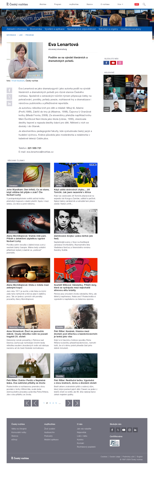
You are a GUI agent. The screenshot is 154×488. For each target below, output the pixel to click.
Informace (11, 35)
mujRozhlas (74, 4)
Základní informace (17, 29)
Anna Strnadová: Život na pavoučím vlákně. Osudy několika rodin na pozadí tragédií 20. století (27, 334)
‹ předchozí (35, 403)
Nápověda (81, 432)
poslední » (76, 403)
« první (27, 403)
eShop (14, 439)
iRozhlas (43, 4)
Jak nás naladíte (84, 429)
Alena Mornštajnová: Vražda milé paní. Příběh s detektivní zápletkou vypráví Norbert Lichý (26, 238)
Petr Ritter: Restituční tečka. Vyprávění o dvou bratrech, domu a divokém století (75, 381)
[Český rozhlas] (17, 4)
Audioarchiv (49, 432)
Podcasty (48, 436)
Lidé (20, 35)
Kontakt (80, 443)
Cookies (104, 457)
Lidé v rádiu (82, 436)
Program (57, 4)
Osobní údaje (115, 457)
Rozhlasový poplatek (86, 447)
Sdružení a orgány (108, 29)
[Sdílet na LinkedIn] (9, 103)
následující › (68, 403)
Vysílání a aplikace (54, 29)
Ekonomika (36, 29)
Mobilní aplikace (51, 439)
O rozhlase (105, 4)
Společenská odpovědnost (81, 29)
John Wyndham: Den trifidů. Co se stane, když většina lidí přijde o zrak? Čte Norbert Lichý (28, 192)
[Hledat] (144, 4)
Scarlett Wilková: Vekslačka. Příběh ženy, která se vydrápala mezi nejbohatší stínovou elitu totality (75, 287)
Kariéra (80, 439)
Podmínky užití (128, 457)
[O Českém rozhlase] (77, 18)
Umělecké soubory (131, 29)
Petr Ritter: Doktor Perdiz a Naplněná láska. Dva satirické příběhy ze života (26, 381)
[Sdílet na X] (9, 97)
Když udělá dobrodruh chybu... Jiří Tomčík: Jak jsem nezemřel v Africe (72, 190)
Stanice (90, 4)
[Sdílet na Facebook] (9, 90)
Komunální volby (18, 432)
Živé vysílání (49, 429)
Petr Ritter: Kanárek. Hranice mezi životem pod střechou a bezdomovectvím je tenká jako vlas (75, 334)
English (140, 457)
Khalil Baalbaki (18, 81)
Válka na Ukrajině (18, 429)
